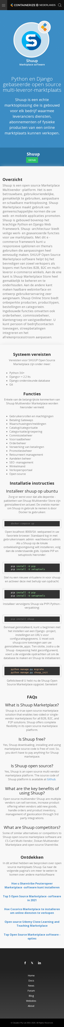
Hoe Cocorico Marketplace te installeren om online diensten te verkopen (32, 911)
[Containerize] (22, 5)
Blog (31, 995)
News (31, 985)
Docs (31, 980)
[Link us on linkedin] (39, 963)
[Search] (59, 5)
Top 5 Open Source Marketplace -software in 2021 (32, 898)
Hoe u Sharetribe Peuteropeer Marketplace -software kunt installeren (32, 885)
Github (51, 779)
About (31, 1005)
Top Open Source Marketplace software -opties (32, 936)
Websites (31, 1000)
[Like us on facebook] (25, 963)
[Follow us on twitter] (32, 963)
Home (31, 975)
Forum (31, 990)
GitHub (32, 160)
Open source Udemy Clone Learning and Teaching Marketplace (32, 924)
